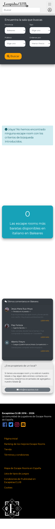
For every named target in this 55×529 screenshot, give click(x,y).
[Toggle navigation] (49, 4)
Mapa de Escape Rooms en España (22, 468)
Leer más (45, 321)
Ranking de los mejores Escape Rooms (24, 444)
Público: (8, 37)
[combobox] (21, 10)
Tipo (31, 25)
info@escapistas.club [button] (28, 389)
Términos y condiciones (16, 455)
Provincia (9, 25)
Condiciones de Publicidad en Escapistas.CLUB (20, 481)
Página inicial (11, 438)
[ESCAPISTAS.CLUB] (15, 4)
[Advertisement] (27, 95)
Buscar (14, 56)
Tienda (7, 449)
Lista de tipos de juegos (16, 473)
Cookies (8, 487)
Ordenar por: (35, 37)
